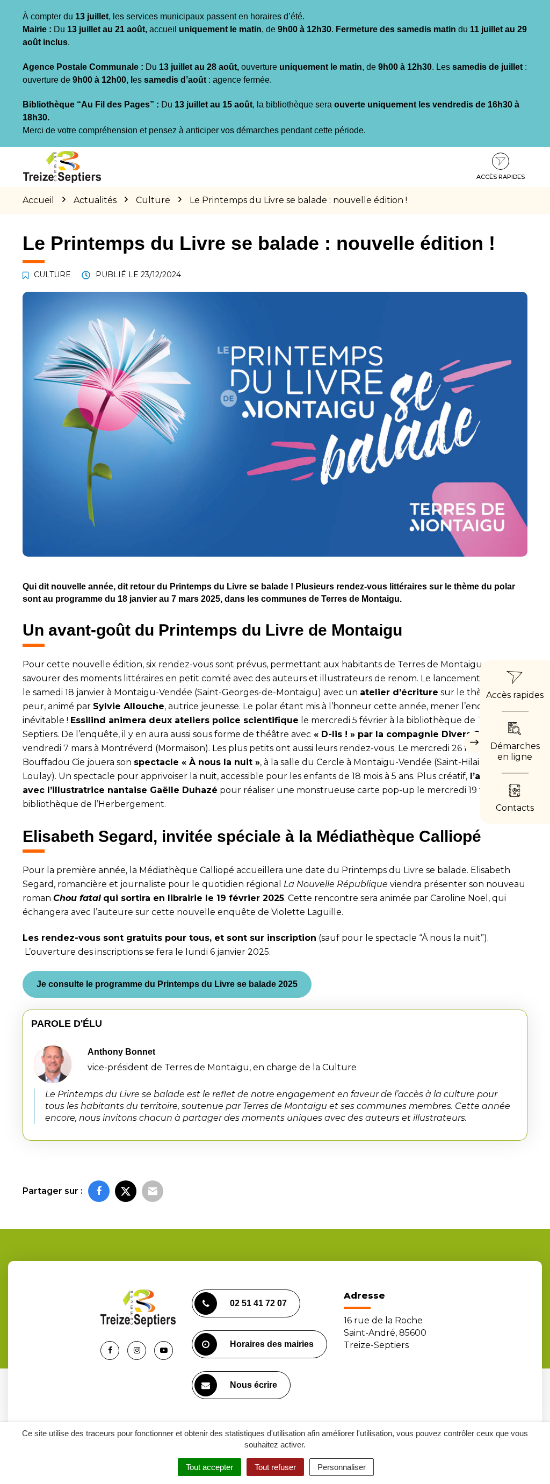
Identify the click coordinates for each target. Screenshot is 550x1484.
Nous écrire (253, 1384)
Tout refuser (275, 1467)
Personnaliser (341, 1467)
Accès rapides (500, 177)
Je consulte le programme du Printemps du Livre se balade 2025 (167, 984)
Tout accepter (209, 1467)
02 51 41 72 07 (258, 1303)
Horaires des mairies (272, 1344)
